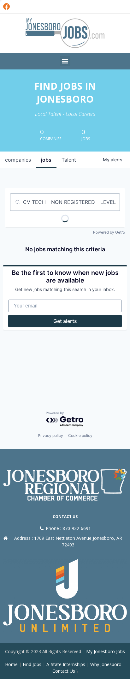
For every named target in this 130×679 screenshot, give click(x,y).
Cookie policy (80, 435)
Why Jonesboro (105, 664)
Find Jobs (32, 664)
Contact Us (63, 671)
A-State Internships (65, 664)
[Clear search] (112, 202)
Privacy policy (50, 435)
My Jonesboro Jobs (105, 651)
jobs (46, 160)
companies (18, 160)
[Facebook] (6, 6)
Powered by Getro (109, 232)
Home (11, 664)
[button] (65, 61)
